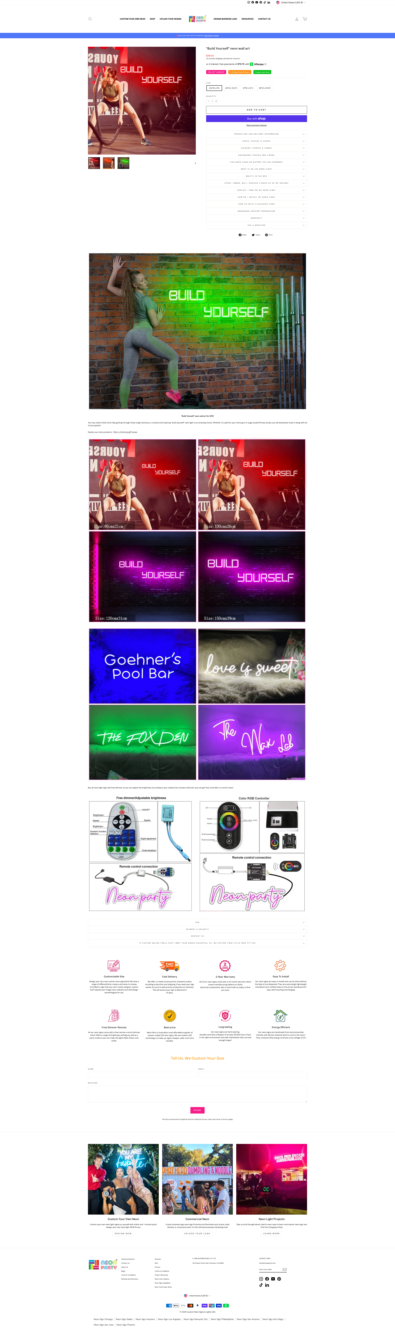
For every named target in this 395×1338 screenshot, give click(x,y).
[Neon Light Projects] (271, 1179)
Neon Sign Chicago (103, 1319)
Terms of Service (222, 1119)
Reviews (158, 1259)
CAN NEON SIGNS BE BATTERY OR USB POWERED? (256, 162)
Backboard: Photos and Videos (256, 155)
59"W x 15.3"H (264, 88)
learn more (271, 1233)
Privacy (157, 1267)
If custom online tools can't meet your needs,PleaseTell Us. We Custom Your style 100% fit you (197, 943)
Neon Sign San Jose (103, 1324)
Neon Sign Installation (162, 1283)
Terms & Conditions (128, 1275)
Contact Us (264, 19)
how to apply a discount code (256, 204)
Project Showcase (161, 1275)
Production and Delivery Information (256, 134)
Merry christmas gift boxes (125, 432)
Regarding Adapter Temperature (256, 211)
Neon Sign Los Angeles (169, 1319)
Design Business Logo (225, 19)
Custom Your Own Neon (132, 19)
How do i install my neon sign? (256, 197)
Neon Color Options (162, 1279)
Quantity (211, 96)
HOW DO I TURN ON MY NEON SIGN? (256, 190)
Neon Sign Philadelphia (222, 1319)
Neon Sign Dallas (124, 1319)
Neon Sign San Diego (273, 1319)
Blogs (123, 1271)
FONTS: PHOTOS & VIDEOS (256, 141)
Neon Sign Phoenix (126, 1324)
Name (91, 1069)
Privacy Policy (207, 1119)
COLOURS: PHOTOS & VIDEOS (256, 148)
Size (208, 83)
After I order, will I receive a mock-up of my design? (257, 183)
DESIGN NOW (123, 1233)
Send (197, 1110)
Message (93, 1083)
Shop (152, 19)
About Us (124, 1267)
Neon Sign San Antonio (248, 1319)
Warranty (256, 218)
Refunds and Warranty (129, 1279)
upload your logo (197, 1233)
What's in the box (256, 176)
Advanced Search (128, 1259)
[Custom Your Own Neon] (123, 1179)
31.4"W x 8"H (214, 88)
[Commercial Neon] (197, 1179)
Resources (248, 19)
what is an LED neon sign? (256, 169)
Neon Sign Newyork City (196, 1319)
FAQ (197, 922)
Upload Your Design (170, 19)
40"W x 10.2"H (231, 88)
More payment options (257, 125)
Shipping (219, 59)
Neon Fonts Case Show (163, 1287)
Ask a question (256, 225)
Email (201, 1069)
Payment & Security (197, 929)
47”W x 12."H (248, 88)
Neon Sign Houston (145, 1319)
